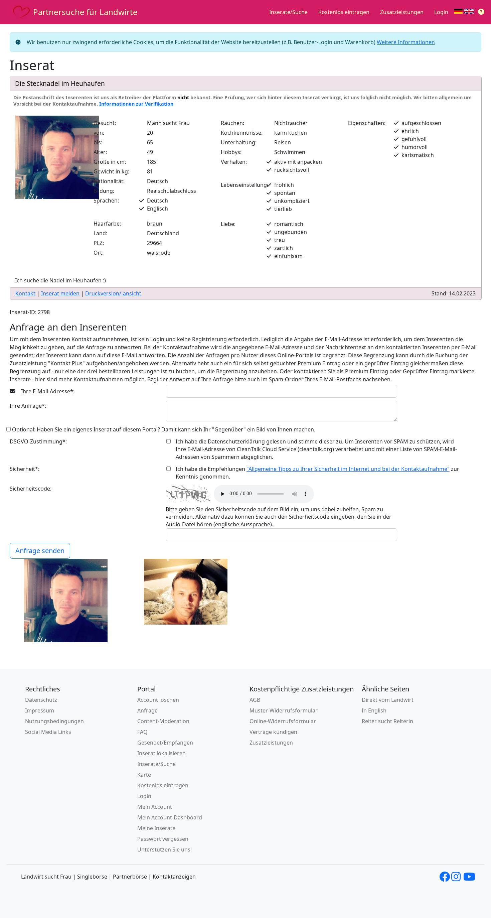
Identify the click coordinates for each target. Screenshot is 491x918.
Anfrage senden (39, 550)
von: (99, 132)
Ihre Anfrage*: (28, 405)
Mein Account (154, 806)
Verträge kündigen (273, 732)
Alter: (100, 152)
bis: (98, 142)
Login (441, 12)
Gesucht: (105, 123)
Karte (144, 774)
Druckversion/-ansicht (113, 293)
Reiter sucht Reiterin (387, 721)
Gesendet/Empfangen (165, 742)
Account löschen (158, 699)
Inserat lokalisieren (161, 753)
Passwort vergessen (162, 838)
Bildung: (104, 190)
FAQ (142, 732)
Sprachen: (106, 200)
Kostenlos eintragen (343, 12)
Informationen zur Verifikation (136, 104)
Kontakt (25, 293)
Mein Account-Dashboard (169, 817)
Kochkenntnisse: (242, 132)
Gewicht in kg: (111, 171)
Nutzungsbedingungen (54, 721)
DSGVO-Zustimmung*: (38, 441)
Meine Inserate (156, 828)
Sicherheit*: (24, 469)
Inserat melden (60, 293)
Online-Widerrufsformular (283, 721)
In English (374, 710)
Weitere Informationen (406, 42)
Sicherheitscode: (30, 488)
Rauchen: (232, 123)
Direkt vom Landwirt (388, 699)
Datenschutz (41, 699)
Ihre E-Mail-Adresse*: (47, 391)
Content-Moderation (163, 721)
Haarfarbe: (107, 223)
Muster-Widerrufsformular (284, 710)
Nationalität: (109, 181)
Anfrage (147, 710)
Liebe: (228, 224)
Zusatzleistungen (402, 12)
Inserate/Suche (288, 12)
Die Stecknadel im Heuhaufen (60, 83)
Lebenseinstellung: (244, 184)
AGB (255, 699)
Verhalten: (234, 161)
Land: (100, 233)
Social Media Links (48, 732)
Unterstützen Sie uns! (164, 849)
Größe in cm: (110, 161)
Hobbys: (231, 152)
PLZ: (99, 243)
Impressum (39, 710)
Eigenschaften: (366, 123)
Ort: (99, 252)
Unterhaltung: (239, 142)
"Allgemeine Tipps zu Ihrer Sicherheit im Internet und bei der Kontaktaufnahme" (348, 469)
